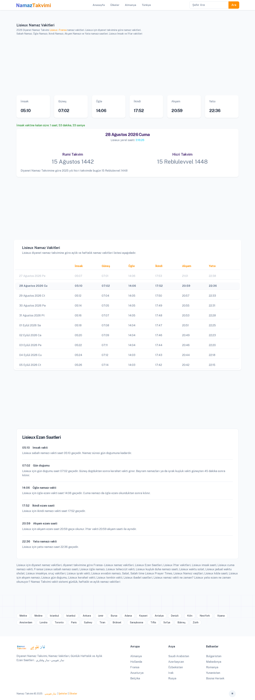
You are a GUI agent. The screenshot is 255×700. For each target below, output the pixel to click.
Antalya (159, 615)
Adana (128, 615)
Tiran (102, 622)
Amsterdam (25, 622)
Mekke (23, 615)
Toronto (59, 622)
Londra (43, 622)
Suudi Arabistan (178, 656)
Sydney (88, 622)
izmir (100, 615)
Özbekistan (175, 667)
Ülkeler (73, 693)
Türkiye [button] (146, 4)
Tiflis (153, 622)
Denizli (174, 615)
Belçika (135, 678)
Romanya (212, 667)
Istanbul (54, 615)
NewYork (205, 615)
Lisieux (53, 30)
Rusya (172, 678)
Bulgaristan (213, 656)
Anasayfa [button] (99, 4)
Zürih (195, 622)
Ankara (87, 615)
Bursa (114, 615)
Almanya (136, 656)
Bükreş (181, 622)
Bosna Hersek (215, 678)
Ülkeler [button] (114, 4)
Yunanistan (213, 672)
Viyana (221, 615)
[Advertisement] (123, 65)
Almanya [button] (130, 4)
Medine (38, 615)
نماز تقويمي (50, 693)
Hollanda (136, 661)
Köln (189, 615)
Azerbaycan (176, 661)
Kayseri (143, 615)
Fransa (63, 30)
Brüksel (117, 622)
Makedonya (213, 661)
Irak (170, 672)
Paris (74, 622)
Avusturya (136, 672)
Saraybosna (136, 622)
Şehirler (63, 693)
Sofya (166, 622)
